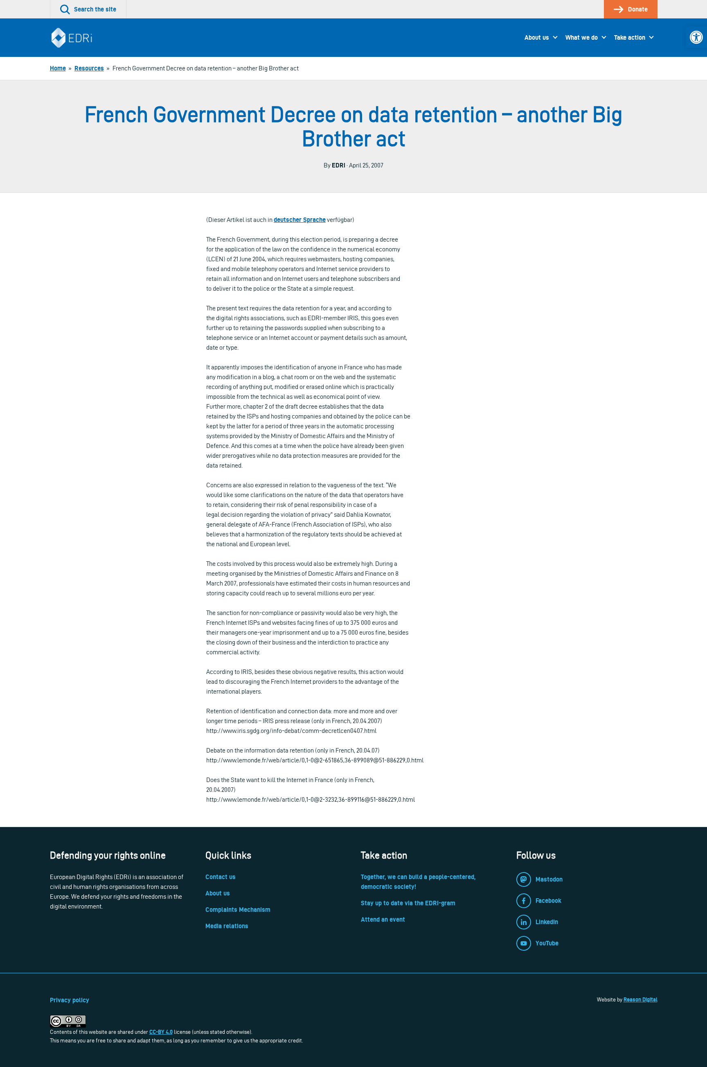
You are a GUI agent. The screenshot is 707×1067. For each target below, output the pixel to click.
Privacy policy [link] (69, 1000)
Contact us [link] (220, 876)
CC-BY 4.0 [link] (161, 1032)
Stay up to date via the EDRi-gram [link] (408, 903)
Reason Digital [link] (640, 999)
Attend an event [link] (383, 919)
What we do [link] (581, 37)
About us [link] (537, 37)
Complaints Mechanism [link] (237, 909)
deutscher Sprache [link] (300, 219)
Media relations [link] (226, 925)
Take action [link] (629, 37)
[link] (696, 37)
